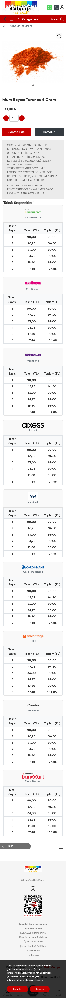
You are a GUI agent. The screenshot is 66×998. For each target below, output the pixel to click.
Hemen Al (49, 132)
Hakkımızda (33, 955)
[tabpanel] (33, 62)
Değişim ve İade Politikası (33, 937)
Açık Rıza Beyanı (33, 928)
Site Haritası (33, 950)
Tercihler (17, 989)
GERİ (11, 846)
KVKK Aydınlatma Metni (33, 933)
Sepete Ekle (16, 132)
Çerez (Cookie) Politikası (33, 946)
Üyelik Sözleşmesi (33, 941)
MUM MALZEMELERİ (21, 26)
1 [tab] (33, 85)
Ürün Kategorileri (26, 19)
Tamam (40, 989)
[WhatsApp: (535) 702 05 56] (50, 7)
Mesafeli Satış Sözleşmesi (33, 924)
